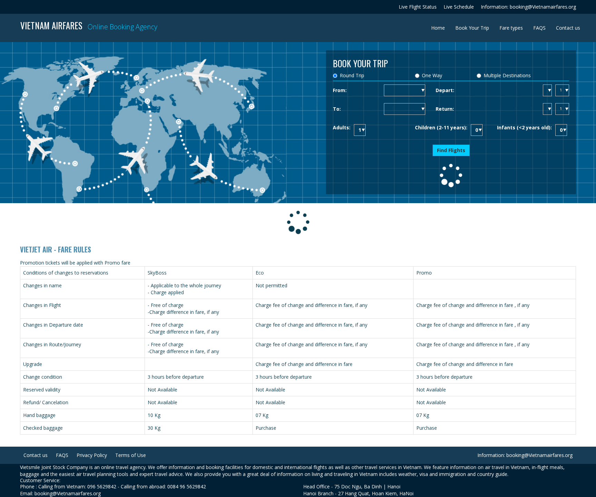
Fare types (511, 27)
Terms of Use (130, 455)
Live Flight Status (418, 6)
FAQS (539, 27)
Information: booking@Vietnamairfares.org (528, 6)
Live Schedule (459, 6)
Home (440, 27)
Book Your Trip (472, 27)
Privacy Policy (92, 455)
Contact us (568, 27)
